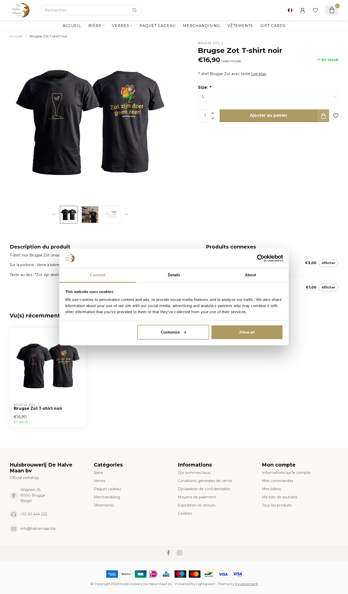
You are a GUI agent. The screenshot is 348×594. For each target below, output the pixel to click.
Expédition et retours (196, 505)
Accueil (72, 25)
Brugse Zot (209, 43)
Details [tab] (174, 275)
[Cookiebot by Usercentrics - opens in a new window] (260, 258)
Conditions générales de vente (205, 481)
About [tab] (250, 275)
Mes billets (271, 489)
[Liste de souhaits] (315, 10)
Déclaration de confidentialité (204, 489)
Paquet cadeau (158, 25)
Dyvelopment (246, 584)
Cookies (185, 513)
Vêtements (240, 25)
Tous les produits (276, 505)
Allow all (247, 332)
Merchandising (201, 25)
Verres (120, 25)
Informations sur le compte (286, 472)
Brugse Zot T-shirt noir (48, 36)
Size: (204, 87)
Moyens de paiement (197, 497)
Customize (170, 332)
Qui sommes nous (194, 472)
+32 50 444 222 (33, 514)
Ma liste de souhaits (279, 497)
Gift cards (273, 25)
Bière (95, 25)
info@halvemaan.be (38, 528)
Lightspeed (205, 584)
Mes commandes (277, 481)
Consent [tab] (97, 275)
